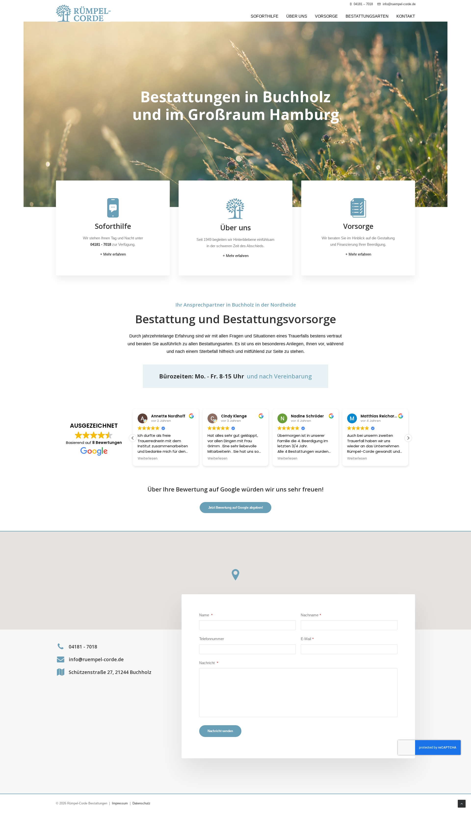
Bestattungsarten (367, 16)
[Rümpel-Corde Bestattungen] (83, 13)
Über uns (296, 16)
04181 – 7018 (363, 4)
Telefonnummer (211, 639)
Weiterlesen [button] (147, 458)
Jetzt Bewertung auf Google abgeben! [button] (235, 507)
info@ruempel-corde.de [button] (96, 659)
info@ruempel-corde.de (399, 4)
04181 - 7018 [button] (83, 646)
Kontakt (405, 16)
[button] (408, 438)
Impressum (120, 803)
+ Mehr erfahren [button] (113, 254)
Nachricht (208, 663)
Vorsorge (326, 16)
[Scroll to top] (462, 803)
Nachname (311, 615)
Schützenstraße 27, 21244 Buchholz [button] (110, 672)
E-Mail (307, 639)
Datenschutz (141, 803)
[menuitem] (361, 4)
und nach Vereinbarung (279, 376)
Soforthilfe (264, 16)
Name (205, 615)
